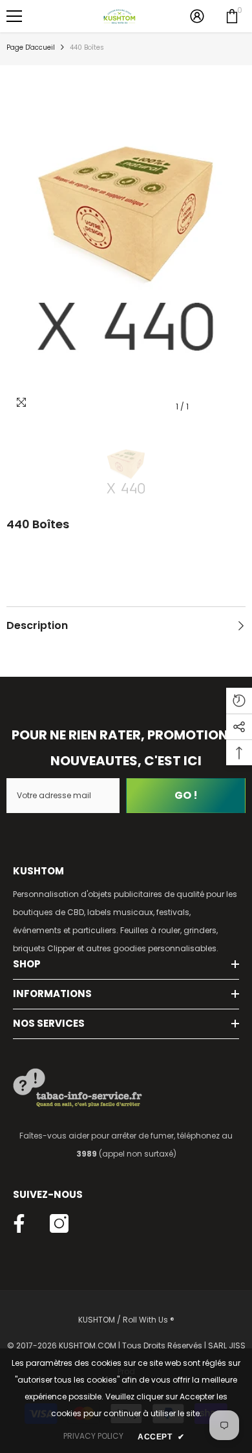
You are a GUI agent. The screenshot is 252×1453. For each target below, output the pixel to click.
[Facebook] (19, 1223)
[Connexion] (197, 16)
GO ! (186, 795)
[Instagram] (59, 1223)
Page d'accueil (30, 47)
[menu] (14, 16)
